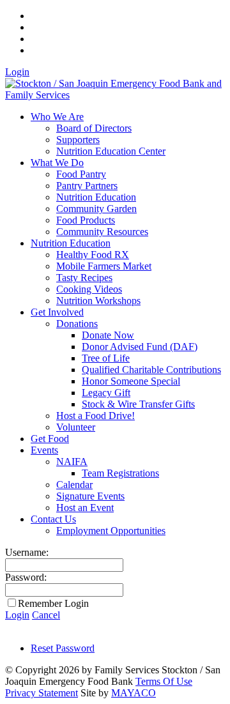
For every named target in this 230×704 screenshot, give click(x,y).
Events (44, 450)
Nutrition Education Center (110, 151)
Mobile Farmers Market (103, 266)
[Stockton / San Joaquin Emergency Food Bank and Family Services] (115, 94)
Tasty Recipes (84, 277)
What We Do (57, 162)
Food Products (85, 220)
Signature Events (90, 496)
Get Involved (57, 312)
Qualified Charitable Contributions (151, 369)
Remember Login (53, 603)
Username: (27, 552)
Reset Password (63, 648)
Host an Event (85, 507)
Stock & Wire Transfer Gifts (138, 404)
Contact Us (53, 519)
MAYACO (133, 692)
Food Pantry (81, 174)
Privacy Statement (41, 692)
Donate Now (108, 335)
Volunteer (75, 427)
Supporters (78, 139)
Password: (26, 577)
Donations (77, 323)
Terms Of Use (163, 681)
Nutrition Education (96, 197)
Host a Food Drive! (95, 415)
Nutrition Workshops (98, 300)
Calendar (74, 484)
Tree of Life (106, 358)
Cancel (46, 614)
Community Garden (96, 208)
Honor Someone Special (131, 381)
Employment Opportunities (110, 530)
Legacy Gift (106, 392)
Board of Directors (94, 128)
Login (17, 71)
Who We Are (57, 116)
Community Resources (102, 231)
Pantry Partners (87, 185)
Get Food (50, 438)
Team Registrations (120, 473)
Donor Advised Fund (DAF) (139, 346)
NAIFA (72, 461)
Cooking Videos (89, 289)
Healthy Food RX (92, 254)
